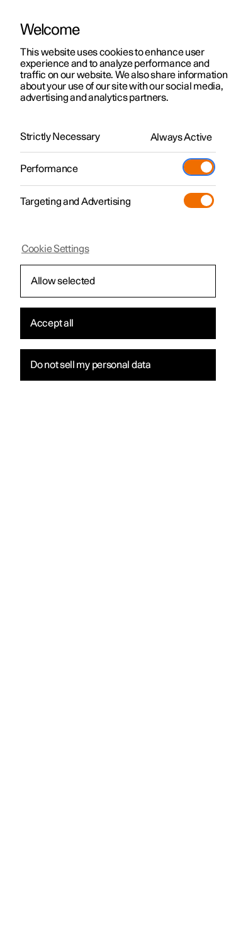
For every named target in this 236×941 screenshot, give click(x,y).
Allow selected (63, 281)
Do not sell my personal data (90, 365)
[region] (118, 470)
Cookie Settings (55, 249)
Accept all (52, 323)
